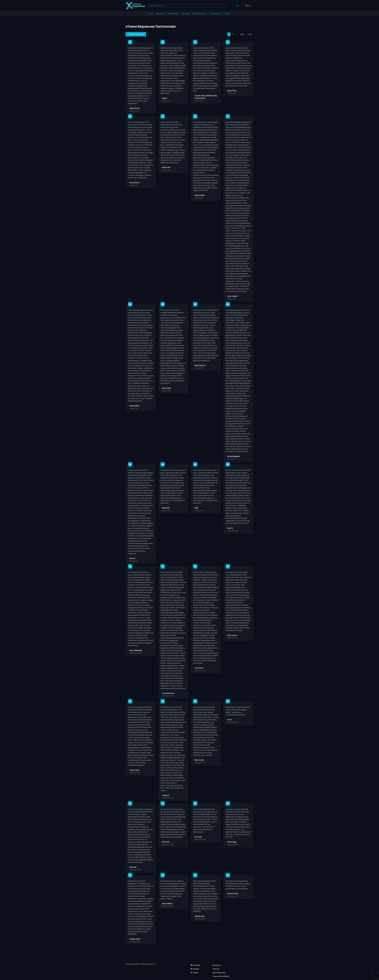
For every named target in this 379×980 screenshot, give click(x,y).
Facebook (196, 965)
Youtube (196, 969)
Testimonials (215, 13)
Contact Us (216, 965)
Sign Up (247, 5)
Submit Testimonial (136, 34)
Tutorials (226, 13)
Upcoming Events (219, 973)
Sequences (160, 13)
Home (151, 13)
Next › (243, 34)
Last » (250, 34)
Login (237, 5)
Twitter (195, 973)
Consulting (185, 13)
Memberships (173, 13)
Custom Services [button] (199, 13)
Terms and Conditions (220, 976)
